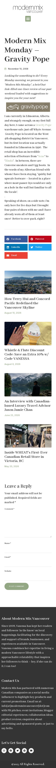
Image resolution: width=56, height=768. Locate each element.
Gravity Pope (43, 125)
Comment (9, 509)
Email (7, 557)
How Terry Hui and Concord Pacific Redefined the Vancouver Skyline (27, 303)
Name (7, 543)
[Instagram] (4, 750)
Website (7, 571)
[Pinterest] (24, 750)
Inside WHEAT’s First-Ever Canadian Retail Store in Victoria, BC (26, 456)
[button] (28, 19)
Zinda (9, 161)
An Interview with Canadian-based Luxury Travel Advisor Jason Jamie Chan (27, 405)
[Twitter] (17, 750)
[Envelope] (31, 750)
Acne (41, 156)
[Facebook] (10, 750)
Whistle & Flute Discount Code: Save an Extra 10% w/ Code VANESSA (26, 354)
